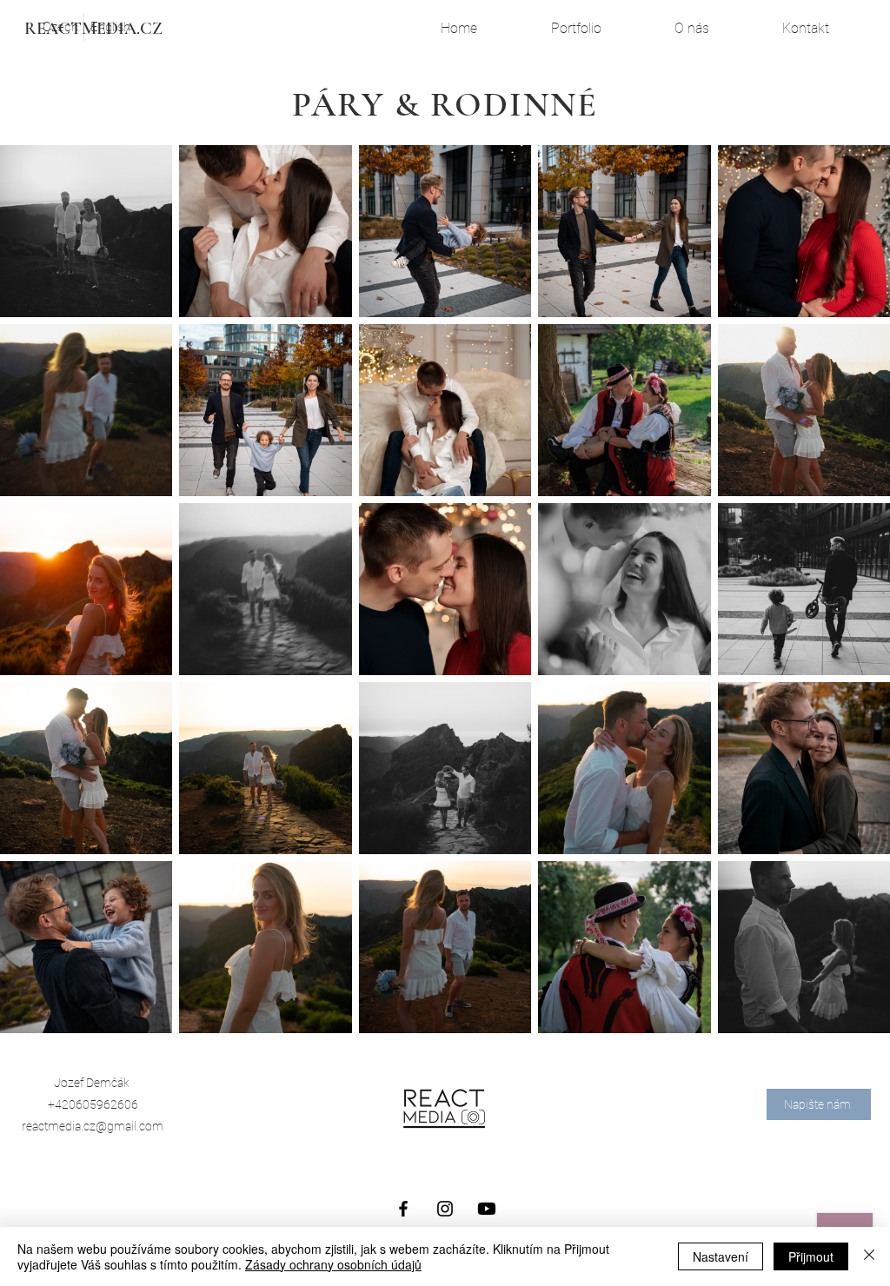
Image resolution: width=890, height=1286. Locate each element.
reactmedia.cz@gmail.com (92, 1126)
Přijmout (811, 1256)
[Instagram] (445, 1208)
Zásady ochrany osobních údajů (333, 1264)
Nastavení (720, 1256)
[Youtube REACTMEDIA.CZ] (486, 1208)
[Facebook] (403, 1208)
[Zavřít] (869, 1256)
